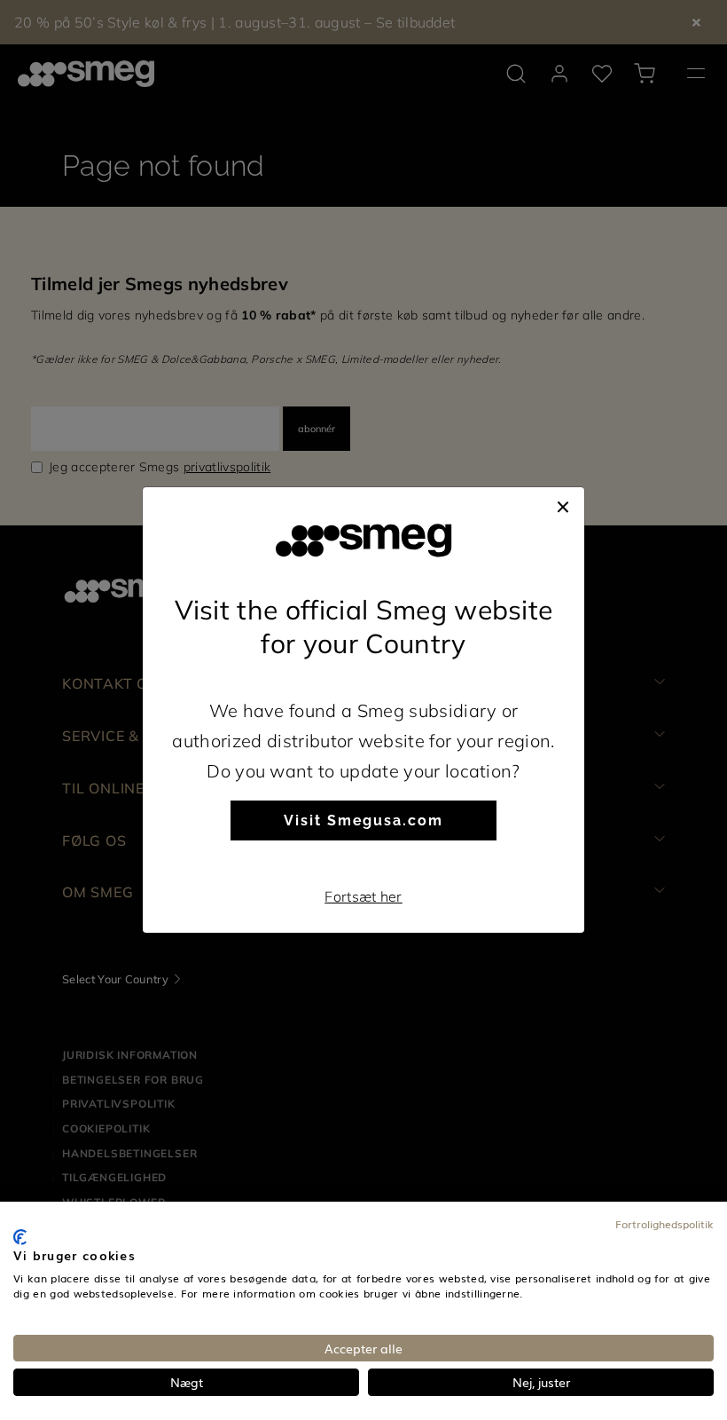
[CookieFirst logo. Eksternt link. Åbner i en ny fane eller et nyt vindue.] (20, 1237)
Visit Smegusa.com (363, 820)
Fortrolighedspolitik (664, 1224)
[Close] (563, 505)
